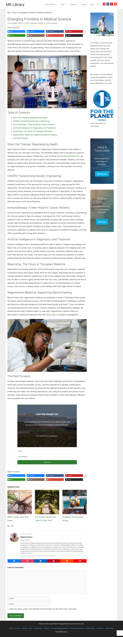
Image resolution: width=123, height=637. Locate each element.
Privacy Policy (90, 628)
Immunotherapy (14, 213)
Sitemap (24, 628)
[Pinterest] (53, 561)
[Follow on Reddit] (115, 4)
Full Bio (30, 553)
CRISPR (15, 195)
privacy (38, 385)
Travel (62, 4)
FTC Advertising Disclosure (59, 628)
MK (8, 12)
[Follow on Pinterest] (111, 4)
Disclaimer (100, 628)
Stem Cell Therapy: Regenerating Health (30, 118)
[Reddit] (66, 561)
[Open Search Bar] (97, 4)
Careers (17, 628)
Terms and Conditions (77, 628)
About (11, 628)
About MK (108, 83)
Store (30, 628)
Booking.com (102, 174)
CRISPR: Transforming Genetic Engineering (31, 121)
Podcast (84, 4)
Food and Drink (50, 4)
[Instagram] (27, 561)
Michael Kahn (26, 537)
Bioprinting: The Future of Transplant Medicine (33, 131)
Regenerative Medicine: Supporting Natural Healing (35, 135)
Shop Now (102, 222)
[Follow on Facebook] (107, 4)
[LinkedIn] (40, 561)
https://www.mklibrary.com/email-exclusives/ (47, 430)
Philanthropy (38, 628)
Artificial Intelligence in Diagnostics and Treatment (34, 128)
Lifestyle (73, 4)
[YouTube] (80, 561)
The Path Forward (20, 138)
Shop (92, 4)
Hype (14, 12)
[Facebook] (14, 561)
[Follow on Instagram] (104, 4)
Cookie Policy (109, 628)
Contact (46, 628)
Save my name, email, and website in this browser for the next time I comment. (43, 609)
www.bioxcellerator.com (69, 156)
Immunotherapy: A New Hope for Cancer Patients (34, 124)
